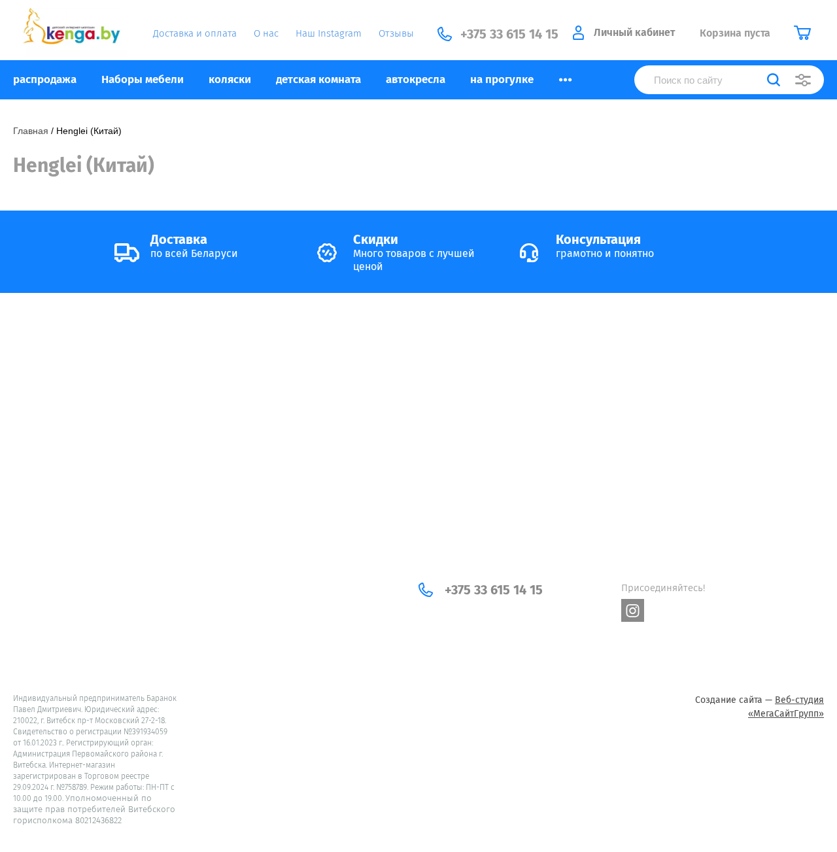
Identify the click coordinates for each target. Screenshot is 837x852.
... (565, 75)
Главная (30, 131)
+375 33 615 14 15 (494, 590)
